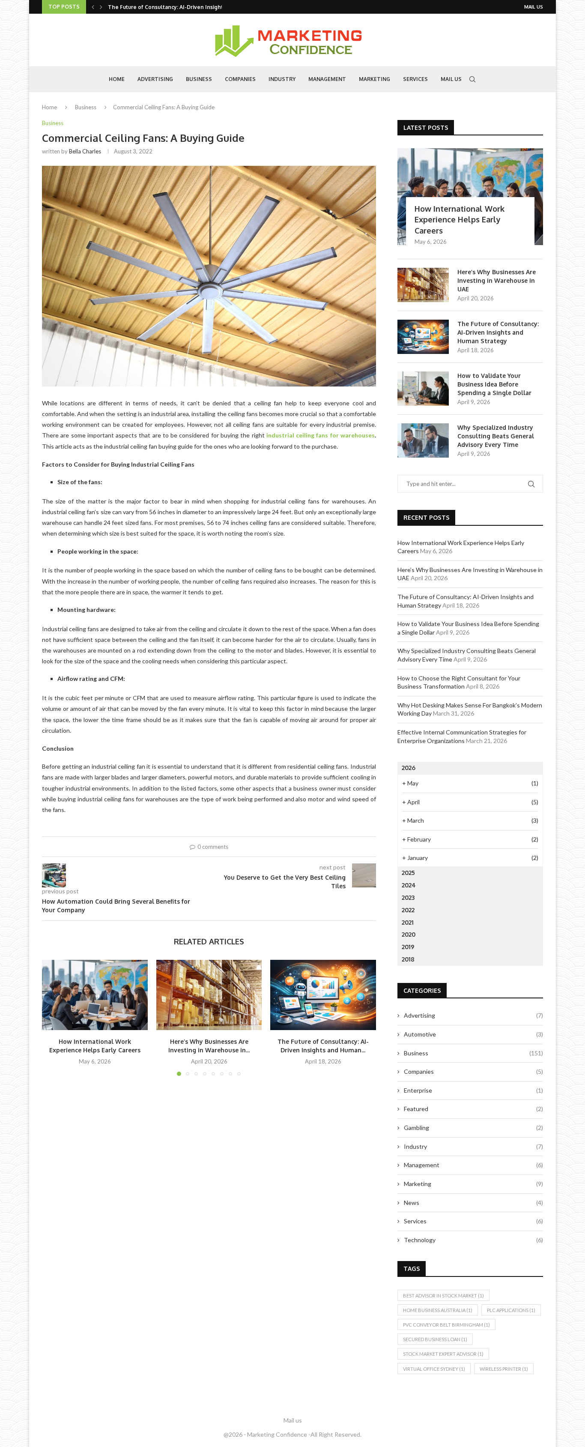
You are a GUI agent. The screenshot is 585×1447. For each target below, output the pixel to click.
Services (415, 79)
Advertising (155, 79)
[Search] (472, 79)
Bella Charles (85, 151)
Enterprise (473, 1090)
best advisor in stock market (443, 1295)
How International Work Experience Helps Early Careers (459, 219)
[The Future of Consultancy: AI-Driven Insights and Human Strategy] (323, 995)
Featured (473, 1108)
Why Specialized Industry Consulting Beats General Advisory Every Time (495, 436)
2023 (408, 897)
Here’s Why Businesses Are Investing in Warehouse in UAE (496, 280)
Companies (240, 79)
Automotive (473, 1034)
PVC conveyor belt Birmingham (446, 1324)
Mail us (533, 7)
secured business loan (435, 1339)
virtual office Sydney (434, 1369)
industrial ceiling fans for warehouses (320, 435)
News (473, 1202)
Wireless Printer (504, 1369)
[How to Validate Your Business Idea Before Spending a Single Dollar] (423, 388)
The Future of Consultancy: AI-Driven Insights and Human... (184, 7)
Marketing (374, 79)
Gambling (473, 1127)
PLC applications (511, 1310)
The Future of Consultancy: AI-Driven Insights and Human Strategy (498, 332)
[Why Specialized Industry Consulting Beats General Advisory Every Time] (423, 440)
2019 (408, 946)
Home (117, 79)
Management (327, 79)
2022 (408, 910)
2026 (408, 767)
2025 (408, 872)
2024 (409, 885)
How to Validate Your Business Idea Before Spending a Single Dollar (494, 384)
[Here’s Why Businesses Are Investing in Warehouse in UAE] (209, 995)
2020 (408, 934)
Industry (282, 79)
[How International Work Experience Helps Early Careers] (95, 995)
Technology (473, 1239)
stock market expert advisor (443, 1354)
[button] (93, 7)
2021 (408, 922)
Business (199, 79)
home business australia (437, 1310)
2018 (408, 959)
